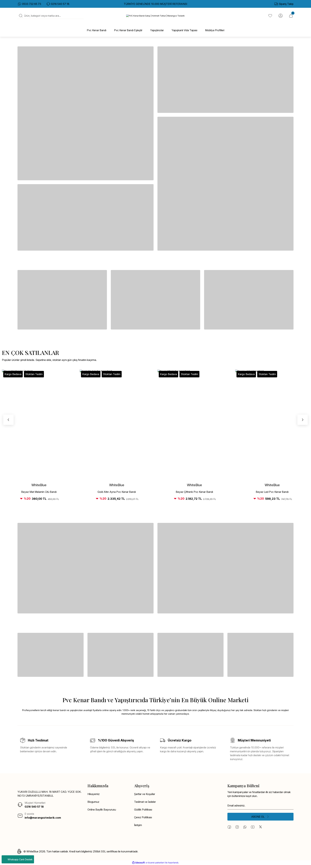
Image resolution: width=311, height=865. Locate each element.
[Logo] (155, 15)
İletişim (138, 825)
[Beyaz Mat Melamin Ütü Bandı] (39, 425)
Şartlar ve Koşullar (144, 794)
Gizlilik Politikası (143, 809)
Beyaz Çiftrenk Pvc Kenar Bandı (194, 491)
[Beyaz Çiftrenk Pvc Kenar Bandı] (194, 425)
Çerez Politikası (143, 817)
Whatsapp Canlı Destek (20, 859)
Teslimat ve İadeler (145, 801)
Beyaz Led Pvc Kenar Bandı (272, 491)
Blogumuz (93, 801)
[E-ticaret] (155, 862)
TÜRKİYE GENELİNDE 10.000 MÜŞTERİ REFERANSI (155, 3)
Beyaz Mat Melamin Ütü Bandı (39, 491)
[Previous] (8, 420)
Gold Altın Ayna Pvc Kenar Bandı (117, 491)
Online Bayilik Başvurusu (101, 809)
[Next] (302, 420)
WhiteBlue (38, 485)
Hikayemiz (93, 794)
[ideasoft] (138, 862)
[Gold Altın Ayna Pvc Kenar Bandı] (117, 425)
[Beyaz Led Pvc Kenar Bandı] (272, 425)
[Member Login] (280, 15)
